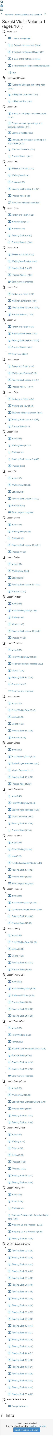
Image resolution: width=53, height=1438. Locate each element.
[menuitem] (1, 6)
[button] (1, 2)
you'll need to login (38, 1426)
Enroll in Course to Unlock (26, 1429)
